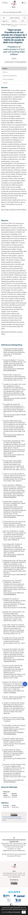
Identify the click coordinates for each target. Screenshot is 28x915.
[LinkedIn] (14, 880)
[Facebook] (15, 880)
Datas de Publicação (8, 79)
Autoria (14, 58)
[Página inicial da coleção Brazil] (14, 868)
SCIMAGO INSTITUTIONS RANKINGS (15, 62)
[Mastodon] (12, 880)
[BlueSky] (10, 880)
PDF (23, 21)
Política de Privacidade (14, 912)
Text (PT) (14, 21)
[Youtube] (17, 880)
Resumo (5, 68)
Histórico (5, 83)
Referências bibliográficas (10, 75)
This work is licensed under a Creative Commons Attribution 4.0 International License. (12, 818)
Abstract (4, 21)
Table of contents (15, 18)
